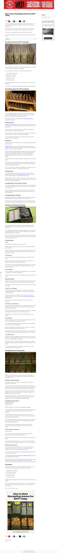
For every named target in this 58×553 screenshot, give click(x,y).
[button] (48, 38)
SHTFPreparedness (8, 539)
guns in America (11, 185)
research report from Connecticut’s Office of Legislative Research (19, 455)
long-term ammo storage (25, 407)
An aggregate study (22, 174)
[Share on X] (1, 278)
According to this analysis (9, 124)
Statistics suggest (8, 146)
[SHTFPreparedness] (29, 4)
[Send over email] (1, 280)
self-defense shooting (28, 118)
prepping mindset (12, 113)
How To (6, 541)
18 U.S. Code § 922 (24, 451)
